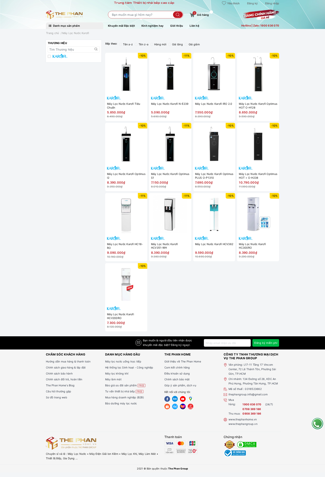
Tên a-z (128, 44)
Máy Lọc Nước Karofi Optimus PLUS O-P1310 (214, 175)
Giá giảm (194, 44)
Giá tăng (177, 44)
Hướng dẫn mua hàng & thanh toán (68, 361)
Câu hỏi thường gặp (58, 391)
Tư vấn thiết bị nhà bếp (123, 391)
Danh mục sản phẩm (66, 25)
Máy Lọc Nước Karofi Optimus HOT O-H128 (258, 105)
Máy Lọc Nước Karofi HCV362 (214, 244)
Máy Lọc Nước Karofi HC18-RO (125, 245)
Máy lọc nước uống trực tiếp (123, 361)
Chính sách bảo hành (59, 373)
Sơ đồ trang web (56, 397)
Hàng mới (160, 44)
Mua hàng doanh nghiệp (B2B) (124, 397)
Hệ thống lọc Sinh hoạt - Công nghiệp (129, 367)
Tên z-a (143, 44)
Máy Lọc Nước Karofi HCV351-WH (164, 245)
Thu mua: (234, 413)
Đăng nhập (272, 3)
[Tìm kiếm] (178, 14)
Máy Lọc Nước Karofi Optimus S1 (170, 175)
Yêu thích (233, 3)
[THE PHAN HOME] (64, 14)
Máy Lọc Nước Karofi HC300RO (252, 245)
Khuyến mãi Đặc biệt (121, 25)
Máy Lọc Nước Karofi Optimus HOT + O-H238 (258, 175)
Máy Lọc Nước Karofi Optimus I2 (126, 175)
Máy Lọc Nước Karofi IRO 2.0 (213, 103)
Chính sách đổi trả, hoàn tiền (64, 379)
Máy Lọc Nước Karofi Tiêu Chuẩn (123, 105)
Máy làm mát (113, 379)
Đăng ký (252, 3)
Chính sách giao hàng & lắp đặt (66, 367)
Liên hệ (194, 25)
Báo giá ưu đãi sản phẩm (124, 385)
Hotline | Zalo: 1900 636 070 (260, 25)
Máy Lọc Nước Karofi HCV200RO (120, 316)
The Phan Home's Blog (60, 385)
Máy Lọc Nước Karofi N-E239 (170, 103)
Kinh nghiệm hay (152, 25)
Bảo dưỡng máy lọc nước (121, 403)
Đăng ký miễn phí (265, 342)
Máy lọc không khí (116, 373)
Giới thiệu (176, 25)
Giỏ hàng (201, 13)
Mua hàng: (232, 402)
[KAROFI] (73, 56)
